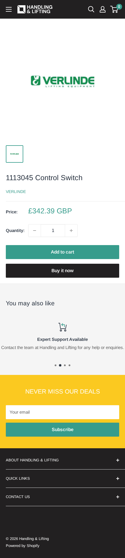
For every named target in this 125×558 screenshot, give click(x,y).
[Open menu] (9, 9)
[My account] (103, 9)
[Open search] (91, 9)
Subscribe (63, 429)
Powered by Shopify (23, 545)
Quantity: (15, 230)
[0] (114, 9)
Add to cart (62, 251)
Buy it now (62, 270)
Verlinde (16, 191)
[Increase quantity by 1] (71, 230)
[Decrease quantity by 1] (34, 230)
